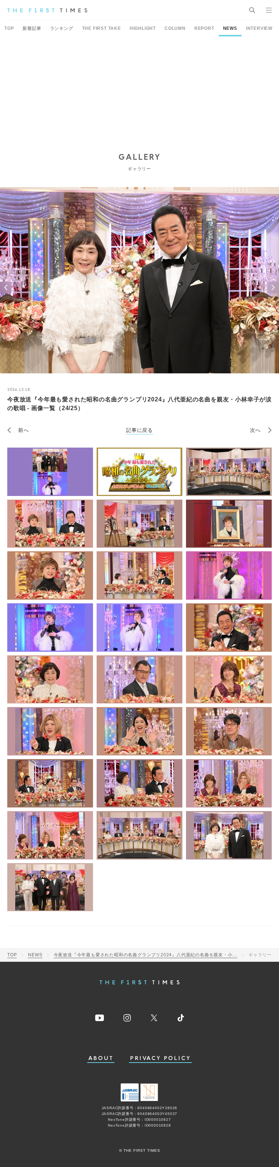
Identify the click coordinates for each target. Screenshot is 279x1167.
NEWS (230, 28)
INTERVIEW (259, 28)
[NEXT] (273, 287)
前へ (23, 430)
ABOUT (101, 1058)
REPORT (204, 28)
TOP (9, 28)
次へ (255, 430)
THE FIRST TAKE (101, 28)
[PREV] (6, 287)
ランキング (61, 28)
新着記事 (32, 28)
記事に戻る (139, 430)
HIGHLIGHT (143, 28)
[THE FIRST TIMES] (47, 10)
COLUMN (175, 28)
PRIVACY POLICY (160, 1058)
